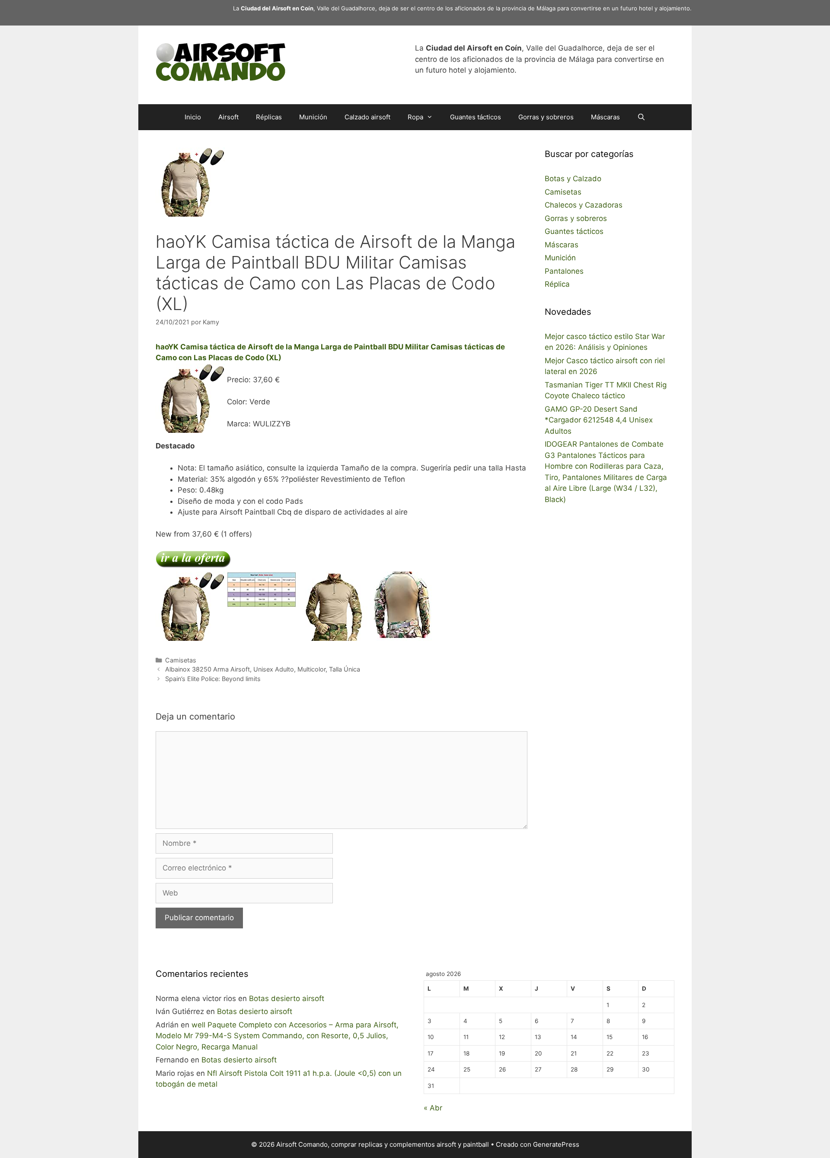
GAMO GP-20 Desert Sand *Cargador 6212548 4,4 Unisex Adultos (599, 420)
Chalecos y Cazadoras (583, 205)
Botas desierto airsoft (286, 998)
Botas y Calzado (573, 178)
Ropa (415, 117)
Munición (313, 117)
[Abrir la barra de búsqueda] (641, 117)
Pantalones (564, 271)
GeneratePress (556, 1144)
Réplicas (269, 117)
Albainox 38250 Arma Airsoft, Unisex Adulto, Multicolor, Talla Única (262, 669)
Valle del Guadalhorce (346, 8)
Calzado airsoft (367, 117)
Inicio (193, 117)
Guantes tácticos (475, 117)
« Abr (433, 1108)
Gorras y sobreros (546, 117)
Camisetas (180, 660)
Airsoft (228, 117)
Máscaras (605, 117)
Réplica (557, 284)
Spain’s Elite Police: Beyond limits (213, 678)
